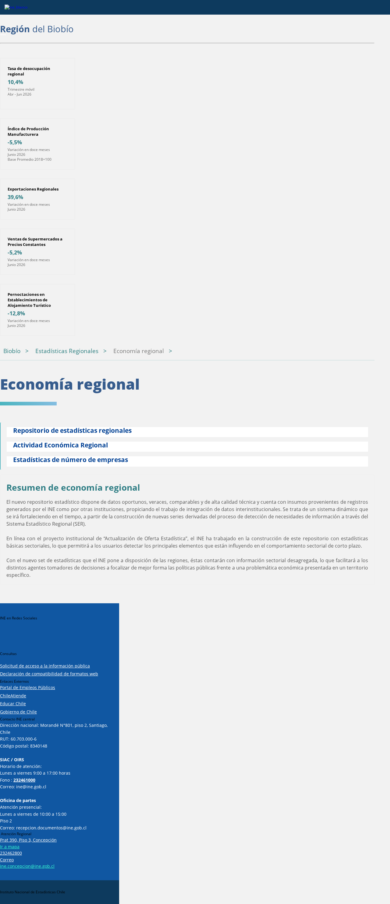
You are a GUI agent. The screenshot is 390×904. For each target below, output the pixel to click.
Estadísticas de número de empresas (70, 460)
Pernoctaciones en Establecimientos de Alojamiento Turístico (29, 300)
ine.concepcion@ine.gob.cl (27, 866)
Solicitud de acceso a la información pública (45, 666)
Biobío (11, 351)
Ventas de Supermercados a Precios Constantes (35, 241)
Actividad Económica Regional (60, 445)
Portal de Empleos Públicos (27, 687)
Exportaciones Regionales (33, 189)
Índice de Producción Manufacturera (28, 131)
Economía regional (138, 351)
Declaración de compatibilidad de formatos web (49, 674)
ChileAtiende (13, 696)
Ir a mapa (10, 847)
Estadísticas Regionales (66, 351)
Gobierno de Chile (18, 712)
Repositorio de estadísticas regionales (72, 431)
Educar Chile (13, 703)
